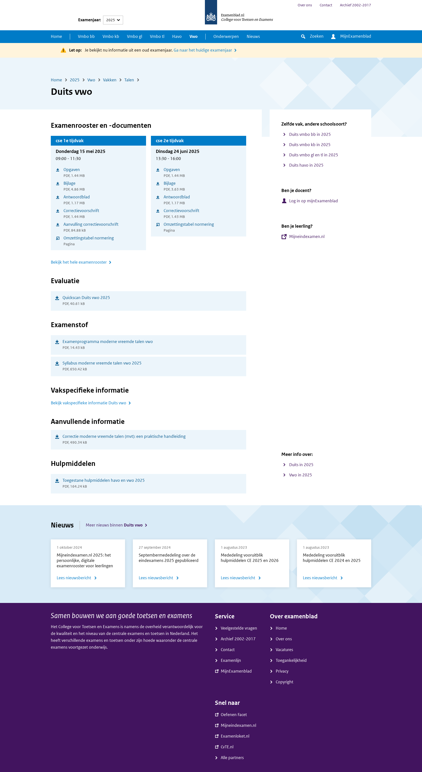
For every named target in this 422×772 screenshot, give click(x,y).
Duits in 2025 (301, 464)
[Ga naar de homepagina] (211, 15)
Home (56, 36)
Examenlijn (231, 660)
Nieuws (253, 36)
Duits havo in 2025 (306, 165)
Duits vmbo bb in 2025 (310, 134)
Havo (177, 36)
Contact (326, 5)
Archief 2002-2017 (355, 5)
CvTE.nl (227, 747)
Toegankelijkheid (291, 660)
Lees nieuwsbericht (77, 578)
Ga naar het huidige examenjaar (203, 50)
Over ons (305, 5)
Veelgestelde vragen (239, 628)
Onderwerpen (226, 36)
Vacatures (284, 649)
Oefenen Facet (234, 714)
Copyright (284, 682)
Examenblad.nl (232, 15)
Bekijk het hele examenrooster (79, 262)
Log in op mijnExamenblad (313, 201)
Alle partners (232, 757)
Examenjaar (89, 19)
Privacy (282, 671)
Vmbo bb (86, 36)
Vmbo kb (111, 36)
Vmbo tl (157, 36)
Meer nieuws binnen (114, 525)
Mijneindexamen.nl (307, 236)
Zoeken (317, 36)
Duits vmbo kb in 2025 (310, 144)
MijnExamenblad (355, 36)
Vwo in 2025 (300, 475)
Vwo (194, 36)
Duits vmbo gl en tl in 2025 (313, 155)
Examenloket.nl (235, 736)
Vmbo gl (134, 36)
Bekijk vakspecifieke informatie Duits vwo (88, 403)
